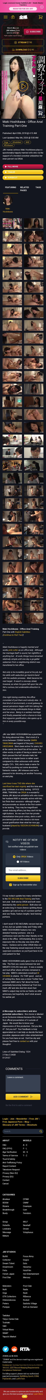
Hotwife (6, 1225)
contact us (24, 1041)
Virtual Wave (8, 1329)
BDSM (5, 1203)
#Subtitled (17, 142)
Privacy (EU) (8, 1176)
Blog (27, 1122)
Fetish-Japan (8, 1274)
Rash (25, 1293)
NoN (5, 1289)
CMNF (26, 1203)
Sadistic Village (30, 1303)
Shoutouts (32, 1125)
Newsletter (21, 1119)
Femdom (27, 1213)
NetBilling (23, 1376)
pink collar (13, 650)
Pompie (6, 1307)
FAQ (4, 1145)
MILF (25, 1222)
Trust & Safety (9, 1159)
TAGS (38, 187)
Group (5, 1222)
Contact (6, 1180)
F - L (25, 1148)
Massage (7, 1232)
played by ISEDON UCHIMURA (24, 825)
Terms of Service (10, 1155)
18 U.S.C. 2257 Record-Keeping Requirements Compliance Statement (21, 1369)
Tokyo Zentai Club (11, 1319)
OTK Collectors (9, 1296)
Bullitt (5, 1256)
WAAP (5, 1333)
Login (5, 1119)
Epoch (30, 1376)
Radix (25, 1289)
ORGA (23, 792)
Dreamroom (8, 1267)
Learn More (38, 1394)
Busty (5, 1213)
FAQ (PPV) (7, 1148)
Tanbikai (6, 1315)
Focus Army (28, 1256)
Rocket (26, 1300)
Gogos (26, 1260)
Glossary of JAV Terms (14, 1125)
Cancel (6, 1183)
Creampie (27, 1206)
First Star (7, 1277)
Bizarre (6, 1206)
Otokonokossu (9, 1300)
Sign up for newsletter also (25, 885)
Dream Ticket (8, 1263)
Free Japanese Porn (12, 1122)
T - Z (25, 1155)
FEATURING (10, 187)
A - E (25, 1145)
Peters (6, 1303)
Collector (7, 1260)
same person (22, 905)
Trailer (11, 172)
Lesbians (7, 1229)
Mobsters (7, 1286)
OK (24, 1396)
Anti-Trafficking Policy (12, 1162)
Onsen (26, 1229)
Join (12, 1119)
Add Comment (21, 1097)
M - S (25, 1152)
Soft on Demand (30, 1307)
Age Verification (10, 1152)
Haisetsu (27, 1267)
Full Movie (13, 167)
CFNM (26, 1199)
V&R (4, 1326)
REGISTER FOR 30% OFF (23, 9)
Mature (6, 1236)
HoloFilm (27, 1270)
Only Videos (24, 856)
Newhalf (26, 1225)
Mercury (26, 1277)
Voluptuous (28, 1232)
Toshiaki (6, 1322)
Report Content (9, 1166)
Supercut (12, 178)
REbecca (27, 1296)
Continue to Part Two (12, 635)
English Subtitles (22, 632)
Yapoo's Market (9, 1336)
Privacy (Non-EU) (10, 1173)
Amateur (6, 1199)
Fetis (5, 1270)
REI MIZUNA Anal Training (19, 899)
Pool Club (27, 1286)
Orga (6, 142)
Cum (25, 1210)
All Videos (24, 861)
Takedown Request (11, 1169)
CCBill (36, 1376)
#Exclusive (8, 145)
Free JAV (33, 1119)
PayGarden (7, 1379)
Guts (25, 1263)
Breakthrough (8, 1210)
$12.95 (25, 50)
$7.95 (25, 42)
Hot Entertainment (31, 1274)
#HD (27, 142)
